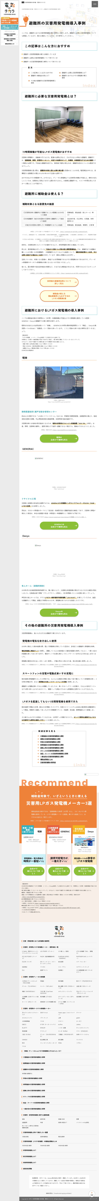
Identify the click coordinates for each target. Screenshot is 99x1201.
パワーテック (44, 1018)
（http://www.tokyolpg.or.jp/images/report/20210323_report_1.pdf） (75, 604)
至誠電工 (60, 970)
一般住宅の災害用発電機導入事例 (52, 756)
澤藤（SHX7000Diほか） (29, 991)
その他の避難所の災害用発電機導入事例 (43, 82)
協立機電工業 (44, 1040)
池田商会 (24, 967)
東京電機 (60, 981)
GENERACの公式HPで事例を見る (59, 525)
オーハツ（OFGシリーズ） (29, 1002)
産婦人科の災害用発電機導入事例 (52, 748)
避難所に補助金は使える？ (40, 75)
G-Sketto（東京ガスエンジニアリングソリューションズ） (30, 952)
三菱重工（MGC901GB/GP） (66, 1034)
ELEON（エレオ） (27, 962)
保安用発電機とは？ (29, 1162)
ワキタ (24, 1046)
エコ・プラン (62, 967)
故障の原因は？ (62, 1122)
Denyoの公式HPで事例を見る (59, 612)
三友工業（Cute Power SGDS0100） (46, 992)
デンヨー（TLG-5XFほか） (29, 986)
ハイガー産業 (62, 1028)
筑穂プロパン (44, 970)
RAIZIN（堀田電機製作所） (47, 956)
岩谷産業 (60, 962)
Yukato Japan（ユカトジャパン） (66, 1013)
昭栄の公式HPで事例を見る (59, 438)
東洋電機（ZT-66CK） (46, 997)
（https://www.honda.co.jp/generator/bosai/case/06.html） (75, 724)
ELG (23, 970)
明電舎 (42, 981)
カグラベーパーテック (82, 967)
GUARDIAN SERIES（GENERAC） (63, 957)
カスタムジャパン (27, 1018)
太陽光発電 (25, 1137)
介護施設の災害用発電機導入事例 (9, 34)
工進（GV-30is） (26, 1034)
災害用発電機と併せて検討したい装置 (35, 1132)
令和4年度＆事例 (45, 1145)
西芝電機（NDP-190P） (82, 997)
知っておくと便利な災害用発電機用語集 (30, 1127)
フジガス (42, 967)
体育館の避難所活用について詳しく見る (59, 282)
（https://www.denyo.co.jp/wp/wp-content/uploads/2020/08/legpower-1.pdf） (59, 907)
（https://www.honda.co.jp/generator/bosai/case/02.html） (75, 665)
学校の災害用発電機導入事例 (50, 742)
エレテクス (79, 1040)
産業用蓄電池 (44, 1137)
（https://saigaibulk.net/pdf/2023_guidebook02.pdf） (74, 231)
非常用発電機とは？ (29, 1150)
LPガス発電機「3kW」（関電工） (84, 952)
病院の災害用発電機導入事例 (50, 739)
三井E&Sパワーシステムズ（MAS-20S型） (29, 982)
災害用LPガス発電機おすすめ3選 (9, 21)
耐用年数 (42, 1119)
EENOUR (42, 1028)
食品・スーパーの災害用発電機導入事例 (54, 753)
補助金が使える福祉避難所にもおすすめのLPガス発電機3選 (59, 296)
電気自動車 (61, 1137)
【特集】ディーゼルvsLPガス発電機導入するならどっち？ (42, 1051)
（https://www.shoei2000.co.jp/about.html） (33, 897)
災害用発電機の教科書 (48, 762)
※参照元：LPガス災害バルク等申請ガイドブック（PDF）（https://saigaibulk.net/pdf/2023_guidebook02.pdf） (59, 273)
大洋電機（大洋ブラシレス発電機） (30, 997)
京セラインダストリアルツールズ (30, 1013)
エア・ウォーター (81, 962)
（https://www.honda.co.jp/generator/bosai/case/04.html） (75, 693)
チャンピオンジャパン (82, 1028)
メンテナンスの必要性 (82, 1122)
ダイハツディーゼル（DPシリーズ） (66, 997)
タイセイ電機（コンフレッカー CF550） (66, 1003)
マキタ (42, 1021)
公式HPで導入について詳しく (33, 871)
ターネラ (78, 1021)
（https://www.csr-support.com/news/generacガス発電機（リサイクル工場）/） (65, 517)
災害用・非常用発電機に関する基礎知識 (36, 1115)
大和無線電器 (26, 1021)
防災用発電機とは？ (29, 1156)
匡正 (23, 1043)
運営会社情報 (27, 1169)
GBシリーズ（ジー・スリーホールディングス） (48, 963)
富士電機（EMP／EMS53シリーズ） (66, 987)
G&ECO (24, 1024)
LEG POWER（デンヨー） (47, 951)
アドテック (43, 1031)
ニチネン (78, 1043)
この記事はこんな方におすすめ (42, 73)
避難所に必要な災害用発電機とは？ (74, 73)
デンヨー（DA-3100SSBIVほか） (48, 1035)
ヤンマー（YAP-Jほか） (47, 986)
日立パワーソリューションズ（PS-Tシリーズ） (84, 992)
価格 (23, 1119)
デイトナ (78, 1012)
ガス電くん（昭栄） (64, 951)
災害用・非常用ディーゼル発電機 (34, 977)
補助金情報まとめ (9, 44)
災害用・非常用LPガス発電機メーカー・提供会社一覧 (40, 947)
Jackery (78, 1024)
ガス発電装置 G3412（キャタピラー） (84, 971)
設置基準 (24, 1122)
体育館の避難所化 (27, 1073)
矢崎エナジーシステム (82, 1034)
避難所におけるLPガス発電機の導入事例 (74, 76)
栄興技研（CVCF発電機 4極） (48, 1002)
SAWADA (24, 1040)
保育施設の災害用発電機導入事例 (52, 745)
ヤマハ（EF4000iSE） (82, 1031)
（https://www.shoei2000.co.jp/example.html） (64, 430)
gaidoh (78, 1018)
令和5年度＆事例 (27, 1145)
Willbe (60, 1043)
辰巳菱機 (60, 1040)
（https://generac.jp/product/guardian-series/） (47, 903)
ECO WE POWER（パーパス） (29, 957)
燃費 (77, 1119)
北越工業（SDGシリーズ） (83, 986)
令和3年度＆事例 (63, 1145)
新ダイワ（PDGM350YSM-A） (84, 981)
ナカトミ (60, 1021)
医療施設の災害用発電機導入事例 (9, 39)
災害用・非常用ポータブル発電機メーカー (37, 1008)
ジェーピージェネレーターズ (48, 1043)
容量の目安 (61, 1119)
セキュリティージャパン (65, 991)
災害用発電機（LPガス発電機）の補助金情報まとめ (40, 1141)
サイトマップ (93, 1199)
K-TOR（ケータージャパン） (48, 1024)
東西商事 (24, 1031)
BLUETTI (24, 1028)
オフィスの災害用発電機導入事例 (52, 751)
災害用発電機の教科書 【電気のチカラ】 (35, 2)
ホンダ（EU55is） (63, 1031)
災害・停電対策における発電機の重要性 (36, 941)
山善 (59, 1018)
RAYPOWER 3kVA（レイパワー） (84, 957)
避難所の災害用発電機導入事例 (33, 1069)
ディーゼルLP (9, 27)
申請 (41, 1122)
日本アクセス (44, 1012)
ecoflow (60, 1024)
